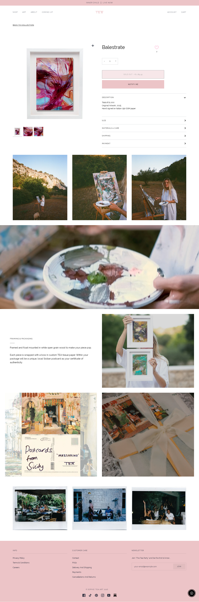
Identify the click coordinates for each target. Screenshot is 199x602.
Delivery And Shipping (82, 567)
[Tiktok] (90, 595)
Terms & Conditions (21, 563)
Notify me (133, 84)
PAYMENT (106, 143)
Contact (75, 558)
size (104, 120)
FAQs (74, 563)
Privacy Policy (19, 558)
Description (108, 97)
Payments (76, 572)
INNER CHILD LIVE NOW (99, 3)
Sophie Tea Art (95, 589)
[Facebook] (84, 595)
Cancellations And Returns (84, 577)
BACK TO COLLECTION (23, 25)
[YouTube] (108, 595)
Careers (16, 567)
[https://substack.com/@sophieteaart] (115, 595)
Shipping (106, 136)
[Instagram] (102, 595)
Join (179, 566)
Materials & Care (110, 128)
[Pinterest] (96, 595)
